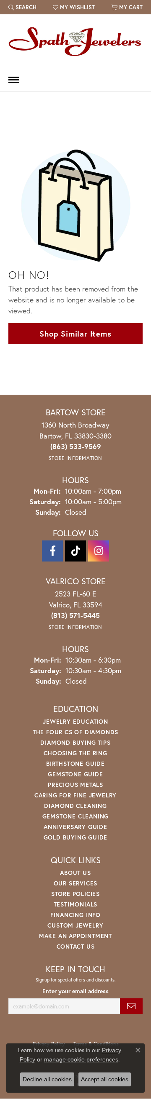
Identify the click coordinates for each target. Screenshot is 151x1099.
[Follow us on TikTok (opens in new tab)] (75, 551)
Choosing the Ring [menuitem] (75, 753)
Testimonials (76, 904)
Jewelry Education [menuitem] (75, 721)
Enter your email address (75, 991)
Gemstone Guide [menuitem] (75, 774)
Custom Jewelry (75, 925)
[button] (22, 7)
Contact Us (76, 946)
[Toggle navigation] (14, 79)
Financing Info (75, 915)
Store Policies (75, 894)
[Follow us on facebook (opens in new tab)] (52, 551)
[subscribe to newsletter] (131, 1006)
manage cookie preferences (81, 1059)
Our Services (76, 883)
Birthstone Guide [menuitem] (75, 763)
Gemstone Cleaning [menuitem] (75, 816)
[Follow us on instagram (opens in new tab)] (98, 551)
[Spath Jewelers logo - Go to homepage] (75, 41)
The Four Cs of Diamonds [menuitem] (75, 732)
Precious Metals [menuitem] (75, 785)
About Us (75, 873)
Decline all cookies (47, 1079)
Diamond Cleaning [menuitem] (75, 806)
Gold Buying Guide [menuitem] (76, 837)
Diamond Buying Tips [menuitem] (75, 742)
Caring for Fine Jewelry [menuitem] (75, 795)
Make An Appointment (75, 936)
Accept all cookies (104, 1079)
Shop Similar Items (75, 334)
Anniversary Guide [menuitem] (75, 827)
